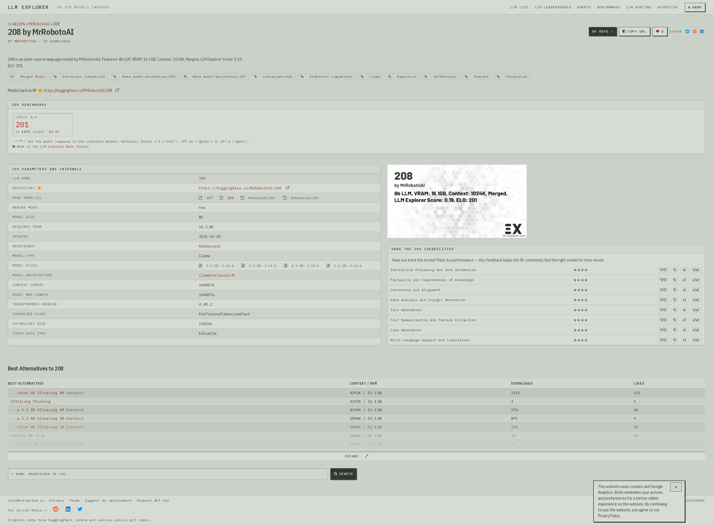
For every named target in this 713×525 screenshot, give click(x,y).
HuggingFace (60, 520)
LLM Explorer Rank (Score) (64, 146)
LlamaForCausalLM (217, 275)
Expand (354, 456)
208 (202, 178)
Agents (584, 7)
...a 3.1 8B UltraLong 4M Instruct (47, 409)
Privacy (56, 500)
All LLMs (19, 23)
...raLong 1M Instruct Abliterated (47, 444)
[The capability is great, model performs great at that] (696, 270)
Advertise (667, 7)
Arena (81, 520)
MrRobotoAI (39, 23)
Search (346, 474)
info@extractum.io (26, 500)
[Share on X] (687, 31)
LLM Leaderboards (553, 7)
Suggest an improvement (108, 500)
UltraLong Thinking (31, 401)
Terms (74, 500)
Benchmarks (608, 7)
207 (209, 198)
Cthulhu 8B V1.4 (27, 435)
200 (230, 198)
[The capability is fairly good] (684, 270)
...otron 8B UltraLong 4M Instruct (47, 392)
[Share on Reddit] (694, 31)
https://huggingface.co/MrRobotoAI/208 (78, 90)
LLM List (519, 7)
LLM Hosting (638, 7)
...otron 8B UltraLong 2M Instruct (47, 427)
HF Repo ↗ (602, 31)
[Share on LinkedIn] (702, 31)
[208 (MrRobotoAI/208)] (457, 200)
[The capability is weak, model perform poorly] (663, 270)
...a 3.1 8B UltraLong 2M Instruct (47, 418)
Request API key (153, 500)
